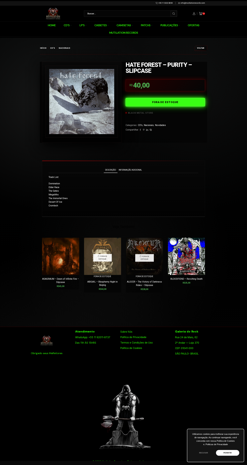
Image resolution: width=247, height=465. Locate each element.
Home (52, 25)
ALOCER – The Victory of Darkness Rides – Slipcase (144, 283)
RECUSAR (203, 453)
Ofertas (193, 25)
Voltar (200, 48)
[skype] (150, 130)
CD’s (66, 25)
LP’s (81, 25)
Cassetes (100, 25)
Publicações (169, 25)
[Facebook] (140, 130)
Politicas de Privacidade (217, 444)
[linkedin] (147, 130)
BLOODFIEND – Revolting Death (186, 279)
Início (43, 48)
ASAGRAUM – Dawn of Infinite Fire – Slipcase (60, 281)
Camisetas (124, 25)
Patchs (145, 25)
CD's (52, 48)
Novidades (160, 125)
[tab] (110, 170)
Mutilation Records (123, 32)
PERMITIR (227, 453)
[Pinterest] (143, 130)
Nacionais (64, 48)
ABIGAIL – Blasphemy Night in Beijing (102, 283)
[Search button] (174, 14)
